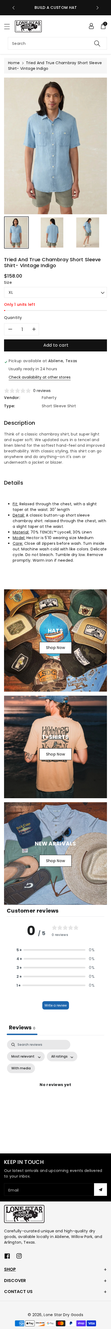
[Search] (97, 43)
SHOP (10, 1269)
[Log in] (91, 26)
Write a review (55, 1005)
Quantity (13, 317)
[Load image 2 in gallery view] (52, 232)
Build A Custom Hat (55, 7)
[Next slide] (97, 8)
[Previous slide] (13, 8)
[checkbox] (21, 1068)
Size (8, 282)
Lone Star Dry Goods (63, 1314)
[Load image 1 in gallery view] (16, 232)
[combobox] (57, 43)
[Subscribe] (100, 1189)
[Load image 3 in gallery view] (87, 232)
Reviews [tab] (22, 1027)
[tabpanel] (55, 1091)
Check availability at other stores (40, 377)
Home (14, 63)
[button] (9, 26)
